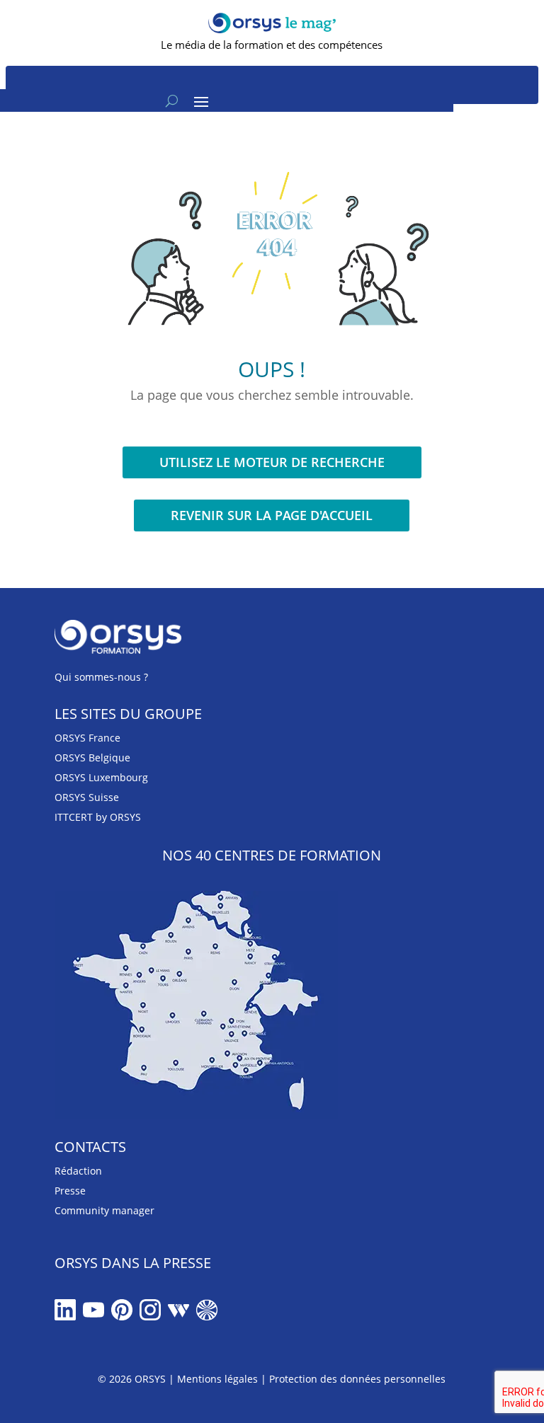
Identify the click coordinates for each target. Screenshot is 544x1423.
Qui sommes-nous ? (101, 677)
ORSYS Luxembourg (101, 777)
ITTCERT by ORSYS (98, 817)
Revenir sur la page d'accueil (272, 515)
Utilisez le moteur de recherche (272, 462)
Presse (70, 1190)
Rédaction (78, 1170)
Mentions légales (217, 1378)
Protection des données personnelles (357, 1378)
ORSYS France (87, 737)
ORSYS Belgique (92, 757)
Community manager (104, 1210)
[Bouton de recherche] (172, 100)
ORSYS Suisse (87, 797)
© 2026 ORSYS (133, 1378)
